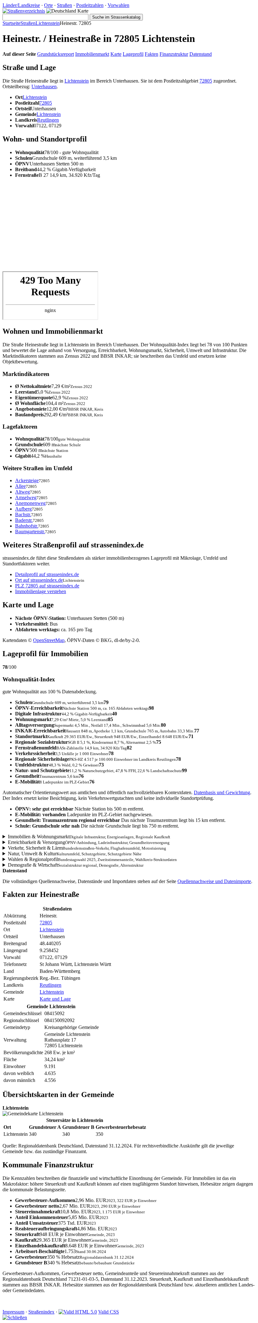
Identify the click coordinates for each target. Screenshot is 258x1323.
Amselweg (25, 497)
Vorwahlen (118, 5)
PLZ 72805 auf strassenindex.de (47, 585)
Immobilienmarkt (92, 54)
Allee (20, 486)
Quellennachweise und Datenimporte (214, 881)
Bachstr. (23, 514)
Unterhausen (44, 86)
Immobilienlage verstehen (40, 591)
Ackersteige (27, 480)
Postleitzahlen (90, 5)
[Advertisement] (129, 227)
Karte (115, 54)
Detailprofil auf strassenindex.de (47, 574)
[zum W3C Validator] (78, 1311)
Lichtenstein (48, 23)
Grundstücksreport (55, 54)
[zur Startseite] (24, 11)
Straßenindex (41, 1311)
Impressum (13, 1311)
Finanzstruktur (174, 54)
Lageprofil (133, 54)
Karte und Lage (55, 999)
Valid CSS (108, 1311)
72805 (205, 81)
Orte (48, 5)
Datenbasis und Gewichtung (222, 792)
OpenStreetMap (48, 640)
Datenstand (200, 54)
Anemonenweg (30, 503)
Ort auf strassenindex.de (39, 580)
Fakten (151, 54)
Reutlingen (48, 120)
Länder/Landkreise (21, 5)
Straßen (64, 5)
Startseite (11, 23)
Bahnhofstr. (26, 526)
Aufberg (23, 508)
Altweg (22, 491)
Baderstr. (24, 520)
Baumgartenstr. (30, 531)
